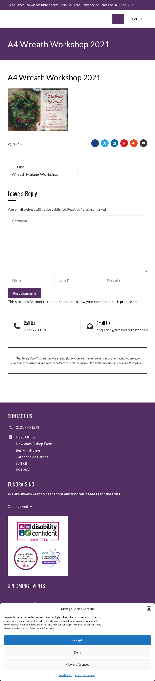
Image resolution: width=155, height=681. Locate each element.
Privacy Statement (85, 675)
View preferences (77, 664)
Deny (77, 652)
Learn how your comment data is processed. (103, 301)
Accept (77, 640)
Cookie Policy (66, 675)
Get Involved (18, 506)
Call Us (137, 19)
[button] (149, 609)
